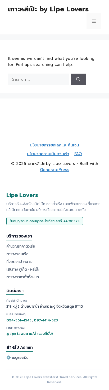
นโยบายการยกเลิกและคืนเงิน (54, 145)
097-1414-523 (46, 320)
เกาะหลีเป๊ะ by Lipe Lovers (48, 9)
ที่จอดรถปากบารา (19, 262)
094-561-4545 (18, 320)
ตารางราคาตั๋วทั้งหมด (22, 277)
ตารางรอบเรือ (17, 254)
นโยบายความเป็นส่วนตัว (48, 154)
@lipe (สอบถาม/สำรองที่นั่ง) (29, 334)
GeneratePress (54, 170)
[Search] (78, 80)
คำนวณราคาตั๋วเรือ (20, 246)
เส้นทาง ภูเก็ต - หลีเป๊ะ (22, 269)
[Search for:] (39, 79)
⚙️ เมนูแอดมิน (17, 357)
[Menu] (94, 21)
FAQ (78, 154)
